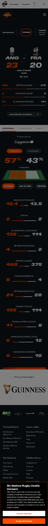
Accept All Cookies (24, 521)
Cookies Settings (24, 513)
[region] (24, 504)
